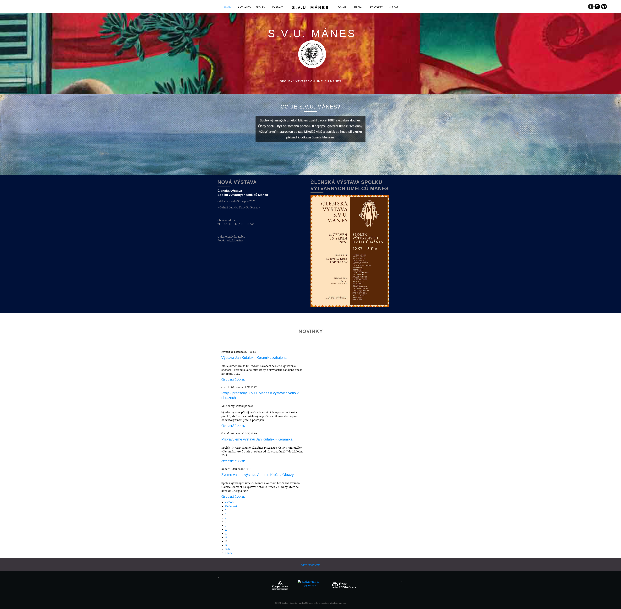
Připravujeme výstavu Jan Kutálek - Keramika (256, 439)
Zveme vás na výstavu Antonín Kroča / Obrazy (257, 475)
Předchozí (231, 506)
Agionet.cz (341, 603)
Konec (229, 553)
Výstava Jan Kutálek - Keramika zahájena (254, 358)
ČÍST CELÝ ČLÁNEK (233, 379)
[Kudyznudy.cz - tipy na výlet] (310, 585)
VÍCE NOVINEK (310, 565)
